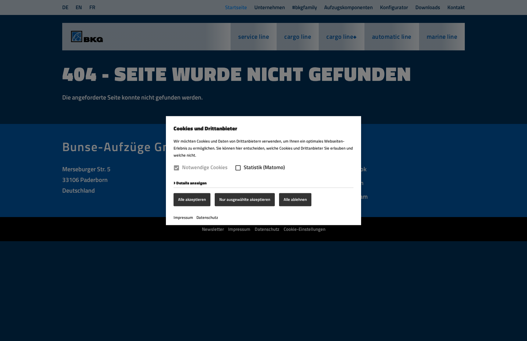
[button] (238, 168)
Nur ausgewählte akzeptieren (244, 199)
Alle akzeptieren (192, 199)
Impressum (183, 217)
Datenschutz (207, 217)
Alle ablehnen (295, 199)
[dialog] (263, 170)
